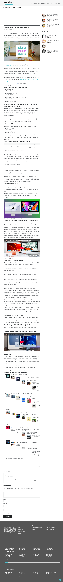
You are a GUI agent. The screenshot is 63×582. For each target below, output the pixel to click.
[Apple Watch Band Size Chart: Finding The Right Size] (29, 401)
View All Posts (12, 480)
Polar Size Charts (35, 544)
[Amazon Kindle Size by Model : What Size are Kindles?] (23, 433)
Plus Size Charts (49, 573)
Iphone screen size (35, 64)
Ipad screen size (7, 65)
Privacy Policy (20, 529)
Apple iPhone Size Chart (31, 380)
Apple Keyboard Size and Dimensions (28, 396)
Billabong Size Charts (22, 544)
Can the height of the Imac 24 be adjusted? (13, 102)
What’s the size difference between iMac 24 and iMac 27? (16, 97)
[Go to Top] (60, 580)
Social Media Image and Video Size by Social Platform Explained (22, 440)
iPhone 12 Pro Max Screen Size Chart (23, 395)
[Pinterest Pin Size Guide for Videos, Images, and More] (18, 445)
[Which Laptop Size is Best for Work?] (34, 405)
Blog (59, 3)
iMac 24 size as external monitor (11, 101)
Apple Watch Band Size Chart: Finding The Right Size (35, 401)
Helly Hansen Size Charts (23, 547)
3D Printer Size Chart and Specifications (23, 427)
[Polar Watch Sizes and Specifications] (13, 414)
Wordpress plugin (49, 525)
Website (5, 508)
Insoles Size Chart (22, 554)
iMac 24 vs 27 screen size (10, 100)
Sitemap (33, 529)
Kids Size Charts (21, 564)
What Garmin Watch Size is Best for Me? (18, 426)
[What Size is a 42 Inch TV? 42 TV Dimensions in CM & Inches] (18, 430)
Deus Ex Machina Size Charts (10, 548)
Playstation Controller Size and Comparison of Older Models (36, 451)
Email (5, 503)
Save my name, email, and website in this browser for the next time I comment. (22, 513)
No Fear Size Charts (36, 549)
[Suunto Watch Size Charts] (34, 420)
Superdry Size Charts (22, 548)
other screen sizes (13, 64)
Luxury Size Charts (35, 573)
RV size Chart (7, 555)
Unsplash (25, 370)
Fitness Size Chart (8, 556)
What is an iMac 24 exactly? (11, 89)
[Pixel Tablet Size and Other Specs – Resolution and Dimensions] (34, 455)
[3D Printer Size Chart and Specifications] (13, 429)
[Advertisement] (22, 19)
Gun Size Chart (49, 556)
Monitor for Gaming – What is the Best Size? (29, 414)
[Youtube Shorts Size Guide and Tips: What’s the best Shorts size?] (13, 443)
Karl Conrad (11, 258)
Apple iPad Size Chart (50, 45)
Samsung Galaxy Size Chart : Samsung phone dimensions (21, 393)
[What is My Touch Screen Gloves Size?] (34, 387)
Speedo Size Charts (36, 548)
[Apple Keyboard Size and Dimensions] (18, 398)
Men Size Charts (7, 564)
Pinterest (19, 533)
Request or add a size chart (42, 3)
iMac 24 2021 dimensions (10, 96)
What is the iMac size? (10, 90)
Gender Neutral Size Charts (51, 572)
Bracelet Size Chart (22, 555)
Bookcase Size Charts (8, 554)
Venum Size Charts (49, 548)
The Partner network (21, 531)
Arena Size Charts (49, 547)
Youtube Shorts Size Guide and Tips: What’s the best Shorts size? (27, 442)
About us (19, 527)
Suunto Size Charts (49, 549)
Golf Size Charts (7, 573)
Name (5, 499)
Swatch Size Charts (35, 417)
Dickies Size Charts (8, 547)
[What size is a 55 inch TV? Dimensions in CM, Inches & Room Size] (29, 436)
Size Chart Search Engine (50, 529)
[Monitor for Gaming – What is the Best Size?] (18, 415)
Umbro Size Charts (22, 549)
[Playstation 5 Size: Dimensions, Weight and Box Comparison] (23, 448)
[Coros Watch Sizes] (23, 417)
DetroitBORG (13, 352)
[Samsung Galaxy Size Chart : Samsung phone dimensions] (8, 394)
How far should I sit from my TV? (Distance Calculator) (20, 411)
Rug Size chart (35, 555)
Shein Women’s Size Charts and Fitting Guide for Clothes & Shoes (52, 15)
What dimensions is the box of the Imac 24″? (14, 92)
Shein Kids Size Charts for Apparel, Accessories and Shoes (31, 466)
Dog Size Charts (21, 572)
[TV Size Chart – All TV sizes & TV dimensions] (8, 375)
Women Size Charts (35, 564)
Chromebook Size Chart (31, 398)
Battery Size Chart (35, 554)
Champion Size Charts (36, 547)
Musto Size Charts (49, 544)
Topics (51, 3)
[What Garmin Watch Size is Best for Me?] (8, 427)
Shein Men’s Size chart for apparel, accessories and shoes (53, 20)
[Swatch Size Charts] (29, 418)
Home (4, 7)
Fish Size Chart (35, 572)
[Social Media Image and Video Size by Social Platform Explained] (8, 442)
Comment (6, 491)
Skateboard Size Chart (23, 556)
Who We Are (55, 3)
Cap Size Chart (49, 555)
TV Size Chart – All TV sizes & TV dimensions (19, 374)
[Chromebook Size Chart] (23, 399)
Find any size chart (34, 3)
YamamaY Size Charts (9, 549)
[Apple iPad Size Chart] (13, 377)
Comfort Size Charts (8, 572)
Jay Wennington (17, 370)
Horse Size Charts (22, 573)
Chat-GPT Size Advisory (50, 527)
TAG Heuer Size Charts (9, 544)
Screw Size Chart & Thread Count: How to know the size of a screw (52, 51)
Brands (48, 3)
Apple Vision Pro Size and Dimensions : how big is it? (35, 383)
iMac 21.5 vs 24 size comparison (12, 98)
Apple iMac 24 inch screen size (11, 94)
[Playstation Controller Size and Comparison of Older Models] (29, 451)
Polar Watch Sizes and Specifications (23, 412)
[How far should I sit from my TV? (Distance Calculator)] (8, 412)
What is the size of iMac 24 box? (11, 93)
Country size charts (49, 554)
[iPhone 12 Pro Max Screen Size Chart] (13, 396)
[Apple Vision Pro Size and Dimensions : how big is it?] (29, 383)
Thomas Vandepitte (11, 29)
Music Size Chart (35, 556)
